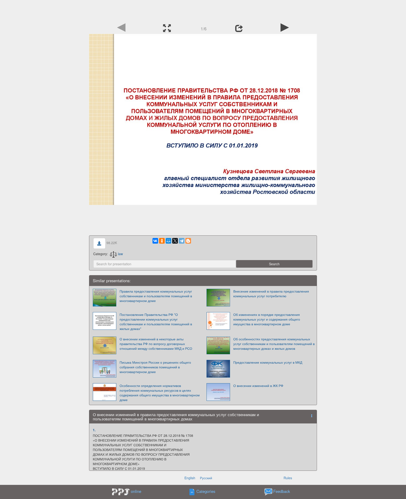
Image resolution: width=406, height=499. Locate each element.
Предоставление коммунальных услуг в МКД (267, 362)
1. (94, 429)
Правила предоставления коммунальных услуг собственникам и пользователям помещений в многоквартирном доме (156, 296)
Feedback (281, 491)
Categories (205, 491)
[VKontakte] (155, 241)
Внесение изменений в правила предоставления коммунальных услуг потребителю (271, 293)
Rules (288, 477)
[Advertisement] (203, 10)
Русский (206, 477)
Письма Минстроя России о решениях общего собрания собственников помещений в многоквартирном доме (155, 367)
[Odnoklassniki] (162, 241)
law (120, 253)
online (136, 491)
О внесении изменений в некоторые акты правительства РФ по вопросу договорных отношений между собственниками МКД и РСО (156, 344)
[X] (175, 241)
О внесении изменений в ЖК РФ (258, 385)
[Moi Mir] (168, 241)
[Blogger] (188, 241)
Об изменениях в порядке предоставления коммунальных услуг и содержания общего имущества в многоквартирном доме (266, 319)
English (189, 477)
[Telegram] (181, 241)
